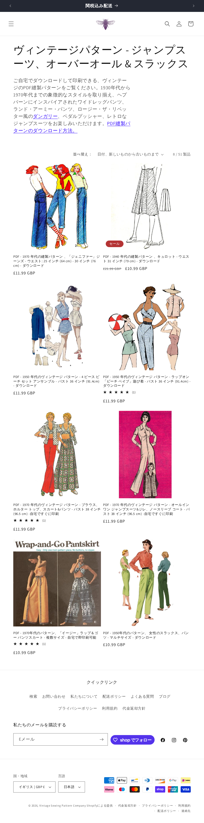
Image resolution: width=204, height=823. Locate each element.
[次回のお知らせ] (193, 6)
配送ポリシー (114, 696)
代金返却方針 (134, 708)
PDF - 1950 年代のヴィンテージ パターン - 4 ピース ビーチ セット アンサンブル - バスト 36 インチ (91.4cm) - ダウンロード (56, 381)
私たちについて (83, 696)
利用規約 (109, 708)
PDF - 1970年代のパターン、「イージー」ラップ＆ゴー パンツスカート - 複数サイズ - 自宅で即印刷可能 (55, 635)
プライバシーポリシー (77, 708)
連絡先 (186, 811)
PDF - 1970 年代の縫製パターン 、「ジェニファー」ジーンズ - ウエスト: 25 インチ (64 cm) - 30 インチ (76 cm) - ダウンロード (56, 261)
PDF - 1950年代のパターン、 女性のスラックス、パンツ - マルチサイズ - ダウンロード (146, 635)
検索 (33, 696)
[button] (11, 24)
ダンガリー (45, 116)
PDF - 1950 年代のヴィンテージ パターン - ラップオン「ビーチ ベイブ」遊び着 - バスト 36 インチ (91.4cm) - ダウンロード (147, 381)
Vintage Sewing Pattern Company (62, 805)
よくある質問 (142, 696)
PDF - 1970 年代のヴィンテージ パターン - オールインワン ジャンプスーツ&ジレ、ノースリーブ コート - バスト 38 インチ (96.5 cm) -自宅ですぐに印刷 (146, 509)
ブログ (165, 696)
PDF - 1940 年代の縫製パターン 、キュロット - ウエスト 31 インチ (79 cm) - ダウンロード (146, 259)
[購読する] (102, 739)
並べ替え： (82, 154)
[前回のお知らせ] (10, 6)
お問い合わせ (54, 696)
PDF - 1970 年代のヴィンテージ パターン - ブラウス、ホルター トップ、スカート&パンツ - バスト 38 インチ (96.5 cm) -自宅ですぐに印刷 (57, 509)
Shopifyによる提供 (100, 805)
